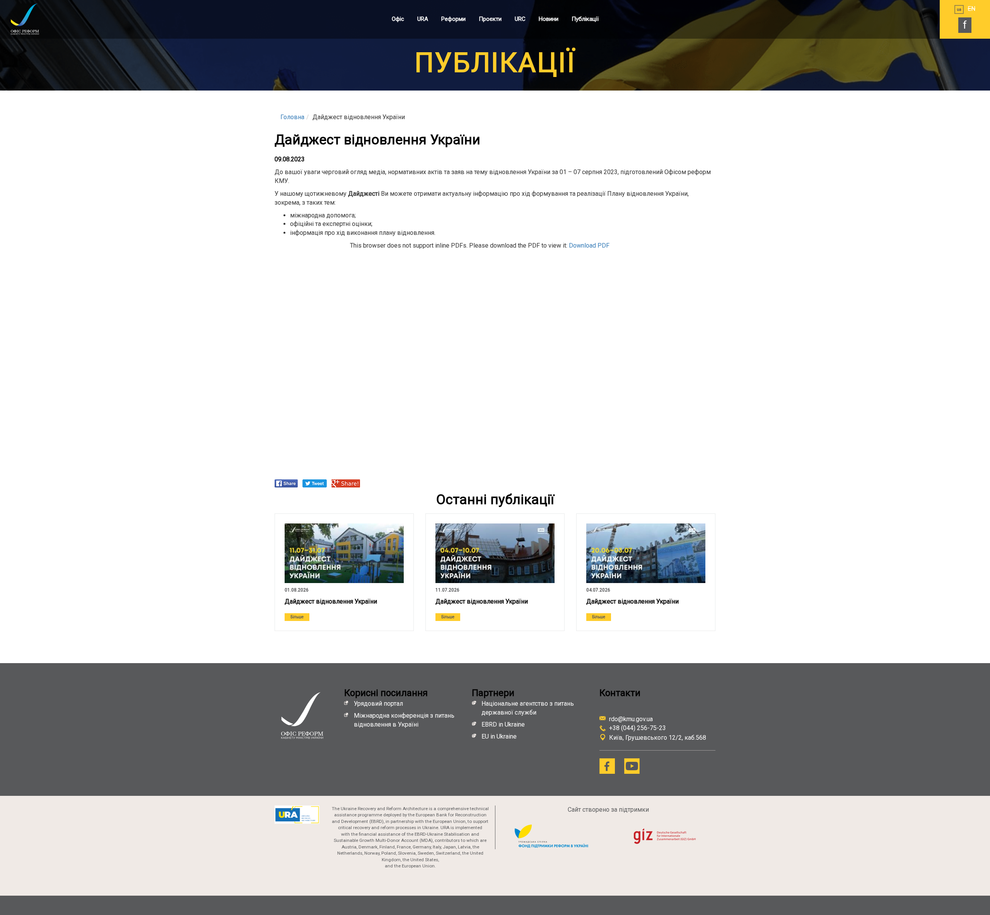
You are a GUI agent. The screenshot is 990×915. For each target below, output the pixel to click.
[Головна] (33, 19)
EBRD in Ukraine (503, 724)
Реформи (453, 18)
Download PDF (589, 245)
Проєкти (490, 18)
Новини (548, 18)
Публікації (585, 18)
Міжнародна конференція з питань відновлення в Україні (404, 720)
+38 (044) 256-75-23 (637, 728)
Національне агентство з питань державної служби (527, 708)
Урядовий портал (378, 703)
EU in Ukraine (499, 736)
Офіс (398, 18)
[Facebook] (607, 766)
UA (959, 9)
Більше (297, 617)
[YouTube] (632, 766)
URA (422, 18)
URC (520, 18)
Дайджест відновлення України (331, 601)
